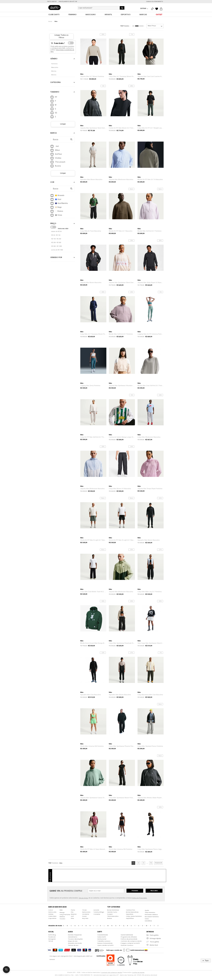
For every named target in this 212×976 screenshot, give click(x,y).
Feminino (135, 891)
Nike (55, 21)
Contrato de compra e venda (131, 941)
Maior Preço (152, 26)
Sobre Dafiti (101, 937)
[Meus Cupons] (153, 9)
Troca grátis (154, 942)
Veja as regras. (83, 898)
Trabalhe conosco (103, 941)
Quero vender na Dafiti (105, 945)
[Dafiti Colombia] (146, 950)
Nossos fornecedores (105, 943)
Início (50, 21)
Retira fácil (154, 945)
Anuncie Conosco (127, 945)
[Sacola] (162, 9)
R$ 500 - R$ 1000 (56, 246)
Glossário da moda (75, 943)
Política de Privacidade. (139, 898)
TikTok (50, 941)
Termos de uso (73, 945)
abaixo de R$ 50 (56, 231)
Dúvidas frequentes (75, 935)
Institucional (101, 939)
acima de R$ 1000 (57, 250)
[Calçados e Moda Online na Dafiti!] (54, 7)
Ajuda (147, 910)
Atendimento (72, 937)
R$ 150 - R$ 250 (56, 239)
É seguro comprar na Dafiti (130, 943)
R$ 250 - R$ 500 (56, 242)
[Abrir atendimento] (6, 969)
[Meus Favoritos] (157, 9)
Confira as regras (138, 972)
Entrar (143, 8)
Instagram (52, 939)
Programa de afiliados (129, 937)
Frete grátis (154, 935)
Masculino (154, 891)
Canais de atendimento (154, 1)
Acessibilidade (102, 935)
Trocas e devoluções (75, 939)
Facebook (51, 937)
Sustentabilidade (127, 935)
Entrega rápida (155, 938)
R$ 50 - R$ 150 (55, 235)
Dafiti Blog (52, 935)
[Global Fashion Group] (99, 950)
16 (151, 863)
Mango (62, 912)
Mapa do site (72, 941)
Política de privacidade (129, 939)
